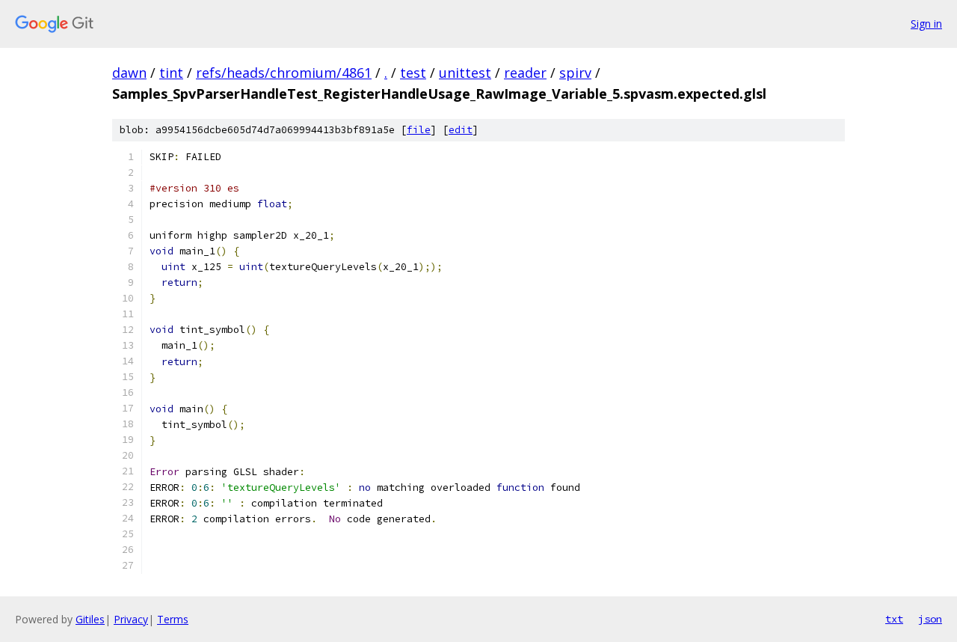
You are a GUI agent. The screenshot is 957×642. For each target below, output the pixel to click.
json (930, 619)
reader (525, 73)
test (413, 73)
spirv (575, 73)
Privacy (131, 619)
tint (171, 73)
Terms (172, 619)
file (419, 129)
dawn (129, 73)
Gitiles (90, 619)
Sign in (926, 23)
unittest (465, 73)
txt (894, 619)
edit (461, 129)
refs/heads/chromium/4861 (284, 73)
